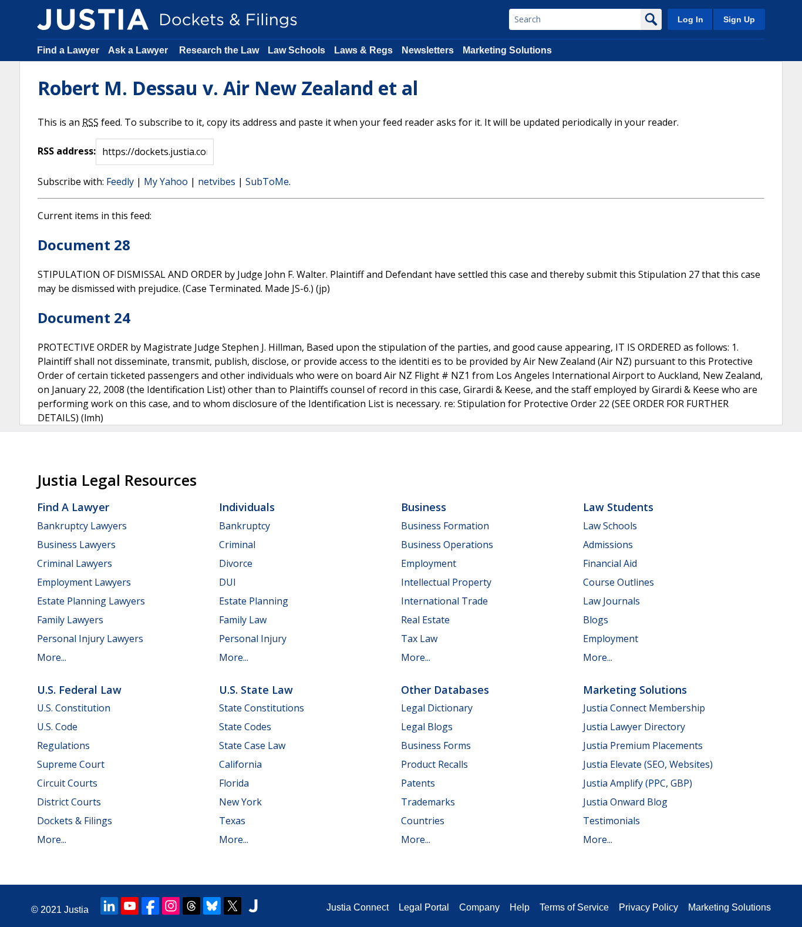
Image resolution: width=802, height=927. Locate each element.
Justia (76, 910)
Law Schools (296, 50)
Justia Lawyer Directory (634, 726)
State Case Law (252, 745)
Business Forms (436, 745)
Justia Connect (357, 907)
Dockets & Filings (74, 820)
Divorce (235, 563)
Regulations (63, 745)
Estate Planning (253, 601)
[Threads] (191, 906)
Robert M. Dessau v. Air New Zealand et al (228, 87)
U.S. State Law (256, 690)
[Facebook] (150, 906)
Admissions (608, 544)
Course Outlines (618, 582)
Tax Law (419, 638)
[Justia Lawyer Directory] (253, 906)
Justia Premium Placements (643, 745)
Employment (428, 563)
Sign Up (739, 19)
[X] (232, 906)
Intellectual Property (446, 582)
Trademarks (428, 801)
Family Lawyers (70, 619)
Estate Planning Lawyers (91, 601)
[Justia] (93, 19)
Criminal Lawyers (74, 563)
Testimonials (611, 820)
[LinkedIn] (109, 906)
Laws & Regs (363, 50)
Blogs (595, 619)
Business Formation (445, 525)
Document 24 (84, 317)
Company (479, 907)
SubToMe (267, 181)
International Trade (444, 601)
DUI (227, 582)
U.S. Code (57, 726)
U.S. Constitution (73, 707)
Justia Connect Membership (644, 707)
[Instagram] (171, 906)
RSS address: (67, 151)
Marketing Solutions (507, 50)
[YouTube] (130, 906)
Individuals (247, 507)
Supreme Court (71, 764)
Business (423, 507)
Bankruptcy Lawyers (82, 525)
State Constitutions (261, 707)
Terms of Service (574, 907)
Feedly (120, 181)
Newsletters (428, 50)
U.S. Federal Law (79, 690)
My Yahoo (166, 181)
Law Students (618, 507)
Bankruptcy (244, 525)
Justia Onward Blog (625, 801)
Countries (422, 820)
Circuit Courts (67, 783)
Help (520, 907)
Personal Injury (253, 638)
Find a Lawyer (68, 50)
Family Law (243, 619)
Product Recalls (434, 764)
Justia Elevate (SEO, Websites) (648, 764)
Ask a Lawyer (139, 50)
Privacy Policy (648, 907)
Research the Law (219, 50)
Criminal (237, 544)
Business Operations (447, 544)
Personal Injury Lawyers (90, 638)
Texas (232, 820)
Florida (234, 783)
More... (51, 657)
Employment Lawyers (84, 582)
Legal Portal (424, 907)
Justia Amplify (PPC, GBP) (637, 783)
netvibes (216, 181)
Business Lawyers (76, 544)
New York (240, 801)
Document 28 (84, 244)
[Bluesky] (212, 906)
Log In (690, 19)
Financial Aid (610, 563)
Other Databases (445, 690)
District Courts (69, 801)
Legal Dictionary (437, 707)
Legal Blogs (427, 726)
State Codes (245, 726)
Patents (418, 783)
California (240, 764)
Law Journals (611, 601)
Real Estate (425, 619)
